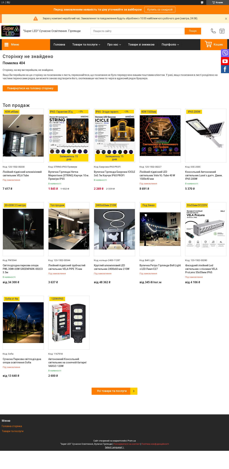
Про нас (112, 44)
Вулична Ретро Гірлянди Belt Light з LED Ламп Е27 (160, 267)
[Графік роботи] (222, 31)
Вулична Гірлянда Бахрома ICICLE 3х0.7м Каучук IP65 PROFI (114, 173)
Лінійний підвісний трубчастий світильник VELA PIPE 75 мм (66, 267)
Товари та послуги (85, 44)
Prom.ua (132, 441)
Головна (59, 44)
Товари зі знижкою (141, 44)
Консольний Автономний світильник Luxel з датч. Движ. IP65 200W (204, 175)
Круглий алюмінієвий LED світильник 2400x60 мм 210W (111, 267)
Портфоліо (169, 44)
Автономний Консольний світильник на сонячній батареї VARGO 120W (67, 362)
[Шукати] (193, 31)
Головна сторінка (12, 426)
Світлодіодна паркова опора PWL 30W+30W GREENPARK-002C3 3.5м (23, 269)
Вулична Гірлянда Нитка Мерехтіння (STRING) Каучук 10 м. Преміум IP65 (68, 175)
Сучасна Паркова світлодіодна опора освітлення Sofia (22, 361)
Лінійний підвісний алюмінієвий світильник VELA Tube (22, 173)
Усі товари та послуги (112, 391)
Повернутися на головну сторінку (30, 88)
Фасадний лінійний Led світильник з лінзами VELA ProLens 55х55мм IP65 (201, 269)
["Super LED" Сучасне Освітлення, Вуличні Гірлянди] (10, 31)
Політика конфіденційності (155, 444)
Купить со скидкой (159, 9)
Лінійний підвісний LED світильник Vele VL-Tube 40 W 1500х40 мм (157, 175)
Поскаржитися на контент (127, 444)
